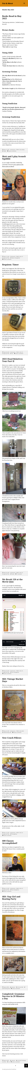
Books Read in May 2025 (11, 17)
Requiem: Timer (10, 264)
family (13, 574)
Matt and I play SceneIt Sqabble (14, 157)
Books (23, 149)
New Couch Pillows (11, 737)
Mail (23, 731)
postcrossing (6, 732)
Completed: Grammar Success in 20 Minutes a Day (13, 996)
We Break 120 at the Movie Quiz (12, 580)
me (12, 353)
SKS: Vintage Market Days (12, 680)
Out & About (7, 3)
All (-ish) (19, 149)
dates (13, 258)
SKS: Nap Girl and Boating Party (11, 897)
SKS (10, 732)
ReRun (19, 795)
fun (12, 672)
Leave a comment (12, 151)
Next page (26, 1065)
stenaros (14, 149)
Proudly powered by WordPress (9, 1069)
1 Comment (19, 574)
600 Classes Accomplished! (9, 841)
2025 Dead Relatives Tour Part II (12, 360)
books (5, 151)
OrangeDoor (17, 258)
